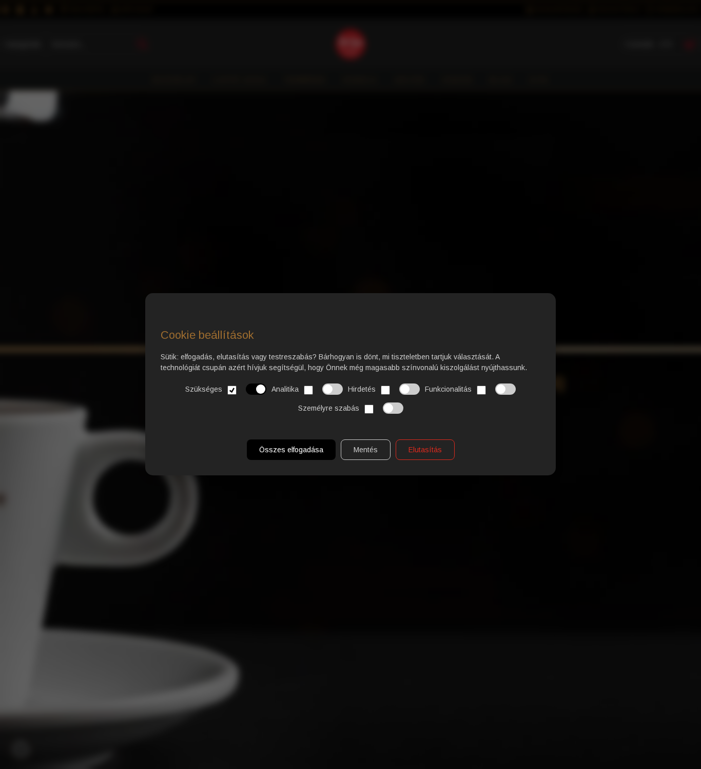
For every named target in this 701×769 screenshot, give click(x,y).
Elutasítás (425, 450)
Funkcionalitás (448, 389)
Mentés (366, 450)
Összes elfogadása (291, 450)
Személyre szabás (328, 408)
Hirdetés (362, 389)
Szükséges (203, 389)
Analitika (285, 389)
